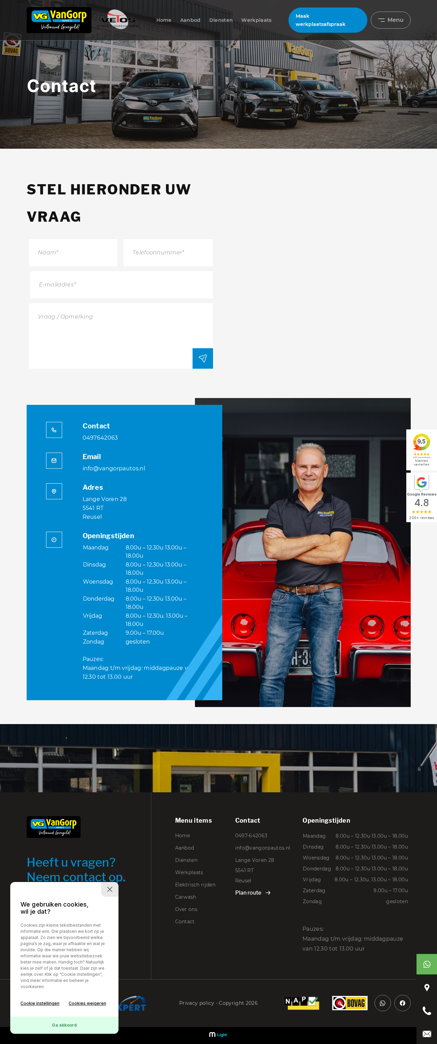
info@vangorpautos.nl (114, 468)
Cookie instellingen (39, 1003)
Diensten (221, 20)
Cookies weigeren (87, 1003)
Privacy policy (196, 1003)
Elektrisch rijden (195, 885)
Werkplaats (256, 20)
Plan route (248, 892)
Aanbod (190, 20)
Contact (185, 921)
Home (164, 20)
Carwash (185, 897)
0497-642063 (251, 836)
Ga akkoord (64, 1025)
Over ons (186, 909)
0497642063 (100, 438)
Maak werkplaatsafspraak (321, 20)
